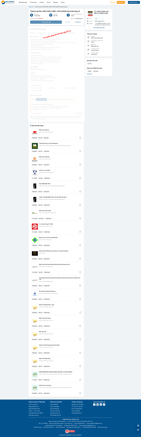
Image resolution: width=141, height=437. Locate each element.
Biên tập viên (42, 331)
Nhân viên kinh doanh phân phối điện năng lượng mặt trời (54, 264)
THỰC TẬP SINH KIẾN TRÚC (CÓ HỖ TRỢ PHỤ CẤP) (52, 197)
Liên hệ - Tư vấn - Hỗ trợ (34, 411)
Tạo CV (48, 2)
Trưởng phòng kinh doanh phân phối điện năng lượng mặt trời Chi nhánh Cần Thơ (59, 278)
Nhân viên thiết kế (44, 130)
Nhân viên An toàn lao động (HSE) (48, 237)
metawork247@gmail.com (96, 423)
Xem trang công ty (98, 27)
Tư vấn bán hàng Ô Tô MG (46, 224)
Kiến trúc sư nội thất (44, 170)
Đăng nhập (121, 2)
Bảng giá (55, 2)
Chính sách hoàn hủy (34, 415)
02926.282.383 (81, 423)
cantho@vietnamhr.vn (77, 413)
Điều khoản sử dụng (102, 427)
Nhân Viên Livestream (45, 385)
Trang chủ (31, 6)
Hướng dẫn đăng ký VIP (34, 408)
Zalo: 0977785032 (76, 411)
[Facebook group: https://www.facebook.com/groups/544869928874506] (97, 404)
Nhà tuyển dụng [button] (133, 2)
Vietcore (79, 435)
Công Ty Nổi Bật (54, 404)
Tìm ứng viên (33, 2)
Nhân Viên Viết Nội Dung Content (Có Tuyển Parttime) (53, 251)
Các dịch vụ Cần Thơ (55, 411)
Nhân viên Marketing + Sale (46, 304)
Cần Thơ (90, 63)
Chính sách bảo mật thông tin (74, 427)
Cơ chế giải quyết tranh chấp (89, 427)
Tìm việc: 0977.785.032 (77, 406)
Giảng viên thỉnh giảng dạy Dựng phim (49, 345)
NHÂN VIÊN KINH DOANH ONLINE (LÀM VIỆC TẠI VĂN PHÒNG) (55, 372)
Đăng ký (113, 2)
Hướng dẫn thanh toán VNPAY (36, 413)
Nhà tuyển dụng (23, 2)
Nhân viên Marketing (44, 358)
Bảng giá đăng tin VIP (34, 406)
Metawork (69, 435)
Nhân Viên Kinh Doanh (45, 210)
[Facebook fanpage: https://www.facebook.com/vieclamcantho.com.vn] (94, 404)
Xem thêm (89, 74)
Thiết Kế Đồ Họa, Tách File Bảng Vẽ (48, 143)
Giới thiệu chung (37, 427)
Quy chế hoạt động (60, 427)
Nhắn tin (79, 22)
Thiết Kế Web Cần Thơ (55, 415)
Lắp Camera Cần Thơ (55, 413)
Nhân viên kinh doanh (45, 318)
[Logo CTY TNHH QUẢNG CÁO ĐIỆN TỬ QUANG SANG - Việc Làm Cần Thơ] (90, 13)
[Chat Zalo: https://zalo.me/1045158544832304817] (101, 404)
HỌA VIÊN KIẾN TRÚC (44, 183)
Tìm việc (42, 2)
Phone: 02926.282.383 (77, 408)
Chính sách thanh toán (48, 427)
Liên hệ (62, 2)
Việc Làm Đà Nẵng (54, 406)
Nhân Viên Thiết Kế (44, 157)
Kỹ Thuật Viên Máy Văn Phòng (47, 291)
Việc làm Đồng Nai (54, 408)
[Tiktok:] (104, 404)
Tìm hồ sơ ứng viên (33, 404)
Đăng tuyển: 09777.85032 (78, 404)
